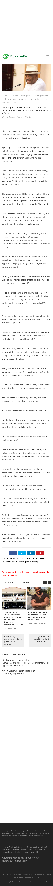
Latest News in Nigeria (21, 96)
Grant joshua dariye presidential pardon (13, 641)
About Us (22, 882)
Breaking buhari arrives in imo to (41, 640)
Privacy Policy (9, 882)
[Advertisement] (26, 26)
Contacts (33, 882)
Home (4, 96)
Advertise (45, 882)
